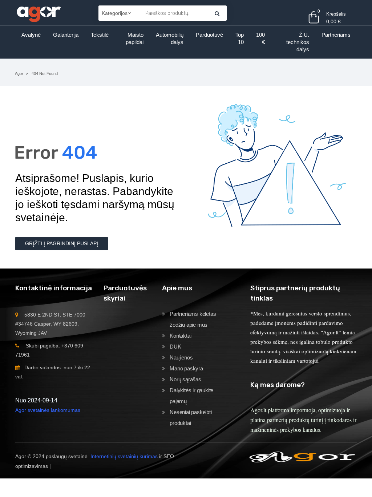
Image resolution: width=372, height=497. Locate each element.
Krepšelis (336, 14)
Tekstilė (100, 35)
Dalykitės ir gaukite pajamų (191, 395)
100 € (260, 38)
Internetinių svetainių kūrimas (124, 456)
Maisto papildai (134, 38)
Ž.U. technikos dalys (297, 42)
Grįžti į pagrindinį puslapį (61, 243)
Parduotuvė (209, 35)
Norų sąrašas (185, 379)
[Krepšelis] (217, 13)
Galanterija (65, 35)
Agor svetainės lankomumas (47, 410)
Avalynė (31, 35)
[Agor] (38, 13)
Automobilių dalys (169, 38)
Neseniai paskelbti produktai (190, 417)
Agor (19, 73)
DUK (175, 346)
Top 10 (239, 38)
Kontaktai (180, 336)
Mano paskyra (186, 368)
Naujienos (181, 357)
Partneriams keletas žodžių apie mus (193, 319)
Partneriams (336, 35)
